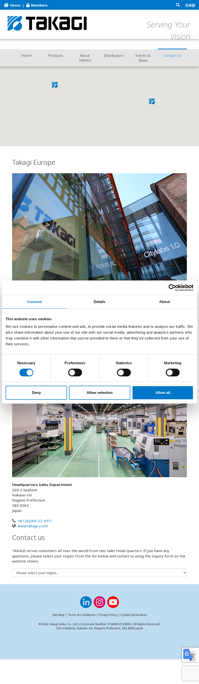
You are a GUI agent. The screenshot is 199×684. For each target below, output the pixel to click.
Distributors (114, 55)
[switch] (75, 372)
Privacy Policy (108, 615)
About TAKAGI (85, 58)
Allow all (163, 392)
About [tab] (164, 302)
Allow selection (100, 392)
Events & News (143, 58)
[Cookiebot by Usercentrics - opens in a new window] (172, 287)
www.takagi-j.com (33, 525)
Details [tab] (100, 302)
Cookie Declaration (133, 615)
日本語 (190, 5)
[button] (152, 101)
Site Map (58, 615)
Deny (36, 392)
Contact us (172, 55)
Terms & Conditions (82, 615)
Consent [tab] (34, 302)
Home (27, 55)
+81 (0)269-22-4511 (35, 520)
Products (55, 55)
